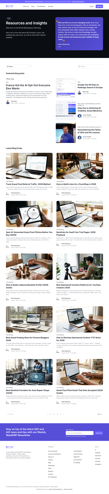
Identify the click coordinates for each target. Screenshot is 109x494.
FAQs (49, 468)
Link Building (77, 451)
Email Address (69, 429)
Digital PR (76, 457)
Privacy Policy (68, 489)
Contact (50, 474)
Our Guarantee (52, 451)
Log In (91, 6)
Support (50, 471)
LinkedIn (97, 453)
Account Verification (54, 454)
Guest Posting (78, 454)
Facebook (98, 455)
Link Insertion (78, 460)
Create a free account (78, 1)
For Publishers (41, 6)
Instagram (98, 464)
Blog (33, 6)
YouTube (97, 461)
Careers (50, 460)
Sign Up (99, 6)
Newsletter (51, 465)
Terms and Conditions (55, 489)
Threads (97, 458)
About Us (26, 6)
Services (50, 6)
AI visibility (77, 462)
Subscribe (99, 433)
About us (51, 457)
